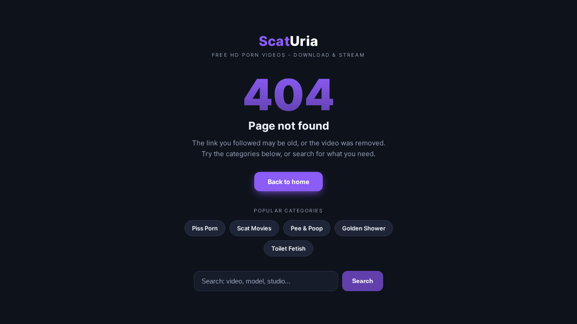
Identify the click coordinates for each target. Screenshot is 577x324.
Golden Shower (363, 228)
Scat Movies (254, 228)
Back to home (288, 181)
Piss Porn (205, 228)
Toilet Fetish (288, 248)
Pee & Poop (307, 228)
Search (362, 280)
